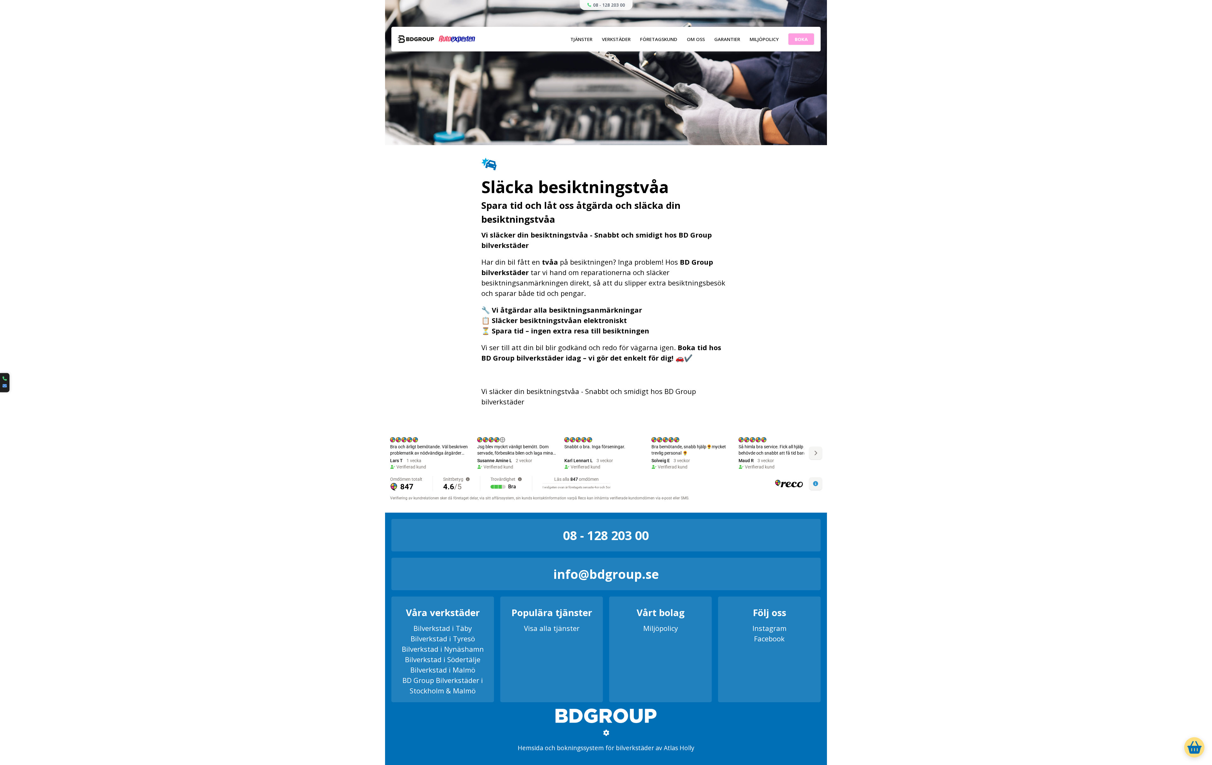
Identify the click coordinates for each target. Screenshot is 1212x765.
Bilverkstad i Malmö (442, 669)
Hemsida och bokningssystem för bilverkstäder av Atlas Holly (606, 748)
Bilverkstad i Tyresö (443, 638)
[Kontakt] (4, 382)
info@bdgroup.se (606, 574)
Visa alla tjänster (551, 628)
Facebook (769, 638)
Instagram (769, 628)
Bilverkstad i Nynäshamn (443, 649)
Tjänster (581, 39)
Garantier (727, 39)
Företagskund (658, 39)
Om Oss (696, 39)
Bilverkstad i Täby (442, 628)
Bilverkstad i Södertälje (442, 659)
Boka (801, 39)
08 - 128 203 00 (609, 5)
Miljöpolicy (764, 39)
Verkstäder (616, 39)
